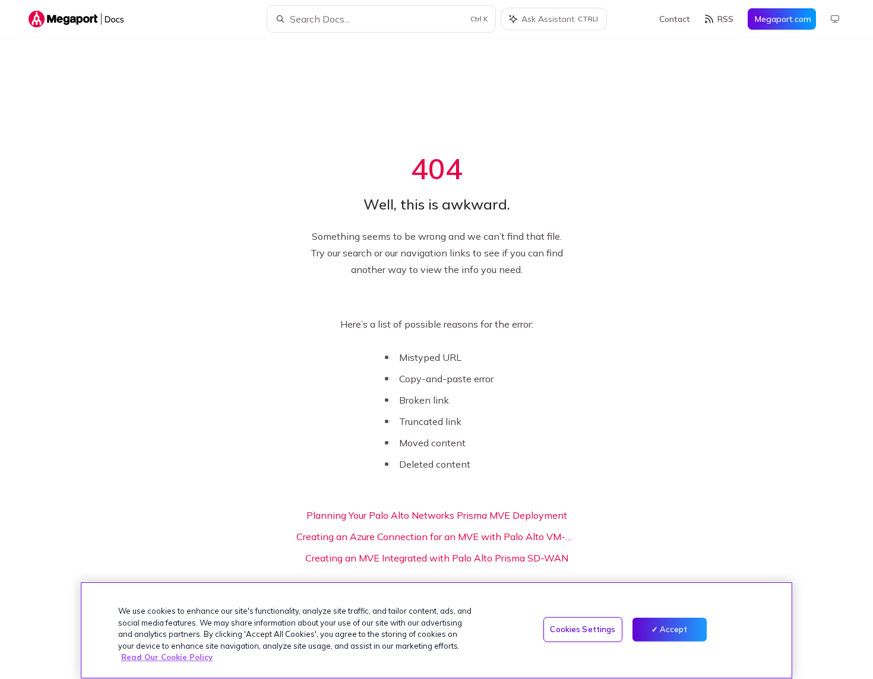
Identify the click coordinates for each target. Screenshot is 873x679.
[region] (436, 630)
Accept (674, 629)
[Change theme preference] (834, 18)
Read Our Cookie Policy (167, 657)
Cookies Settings (582, 629)
